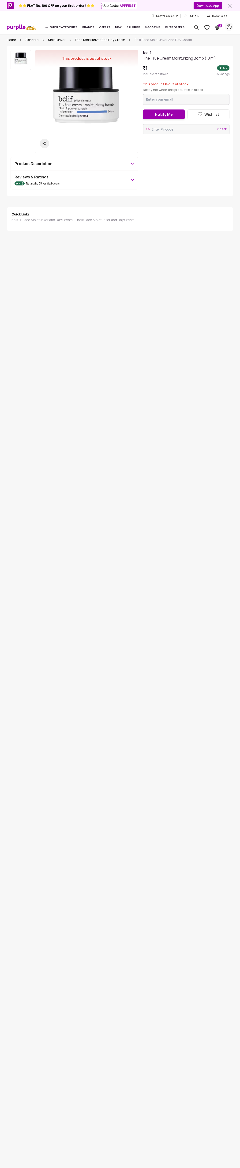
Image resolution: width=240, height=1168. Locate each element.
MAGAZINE (152, 27)
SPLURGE (133, 27)
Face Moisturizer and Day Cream (100, 40)
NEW (118, 27)
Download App (208, 5)
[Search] (196, 27)
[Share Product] (44, 143)
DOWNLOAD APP (167, 16)
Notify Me (164, 114)
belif (14, 220)
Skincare (32, 40)
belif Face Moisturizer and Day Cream (106, 220)
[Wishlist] (207, 27)
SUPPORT (194, 16)
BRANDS (88, 27)
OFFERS (104, 27)
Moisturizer (57, 40)
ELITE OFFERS (174, 27)
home (11, 40)
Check (222, 129)
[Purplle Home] (16, 27)
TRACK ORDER (221, 16)
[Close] (230, 5)
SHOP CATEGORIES (63, 27)
